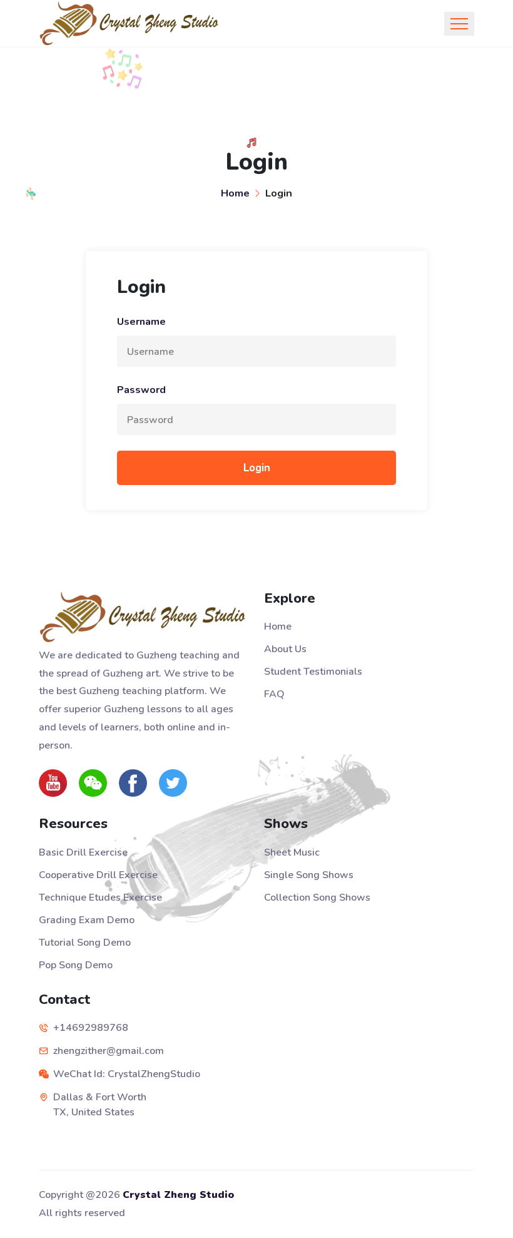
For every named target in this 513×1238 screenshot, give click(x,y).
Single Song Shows (308, 875)
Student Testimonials (313, 671)
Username (141, 322)
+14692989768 (90, 1028)
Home (235, 193)
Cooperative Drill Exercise (98, 875)
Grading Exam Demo (87, 920)
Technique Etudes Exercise (100, 897)
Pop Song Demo (76, 965)
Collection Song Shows (317, 897)
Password (141, 390)
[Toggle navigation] (459, 24)
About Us (285, 649)
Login (256, 468)
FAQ (274, 694)
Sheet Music (292, 852)
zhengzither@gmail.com (108, 1051)
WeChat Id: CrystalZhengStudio (126, 1074)
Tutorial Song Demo (85, 942)
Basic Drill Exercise (83, 852)
